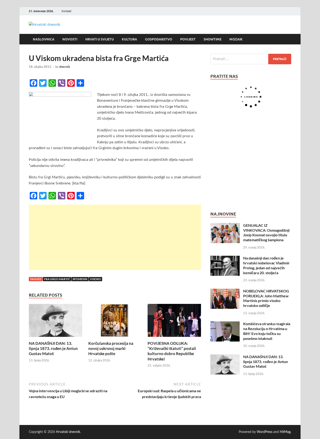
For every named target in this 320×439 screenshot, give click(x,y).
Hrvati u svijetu (99, 39)
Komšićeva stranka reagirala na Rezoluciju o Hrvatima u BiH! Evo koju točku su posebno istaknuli (266, 330)
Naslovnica (43, 39)
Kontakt (66, 11)
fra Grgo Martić (57, 279)
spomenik (80, 279)
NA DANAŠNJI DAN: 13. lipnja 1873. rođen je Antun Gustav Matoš (53, 348)
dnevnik (64, 66)
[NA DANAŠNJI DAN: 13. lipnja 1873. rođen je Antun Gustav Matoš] (55, 322)
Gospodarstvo (158, 39)
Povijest (188, 39)
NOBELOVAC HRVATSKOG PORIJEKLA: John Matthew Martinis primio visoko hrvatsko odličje (266, 298)
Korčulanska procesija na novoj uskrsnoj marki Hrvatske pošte (110, 348)
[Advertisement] (115, 237)
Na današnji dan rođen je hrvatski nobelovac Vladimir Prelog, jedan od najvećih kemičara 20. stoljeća (266, 265)
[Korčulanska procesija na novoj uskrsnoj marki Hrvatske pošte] (115, 322)
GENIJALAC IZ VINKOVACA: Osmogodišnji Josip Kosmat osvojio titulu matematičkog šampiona (266, 232)
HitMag (285, 432)
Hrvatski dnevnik (68, 432)
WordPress (264, 432)
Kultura (129, 39)
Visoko (95, 279)
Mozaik (236, 39)
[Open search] (288, 39)
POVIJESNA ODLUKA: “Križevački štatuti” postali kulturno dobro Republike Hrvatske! (172, 351)
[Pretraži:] (250, 59)
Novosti (69, 39)
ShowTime (212, 39)
